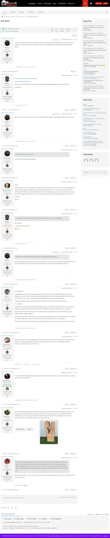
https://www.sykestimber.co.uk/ (55, 187)
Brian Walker (87, 66)
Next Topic (72, 497)
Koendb (8, 109)
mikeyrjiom (8, 380)
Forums (4, 12)
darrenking (8, 190)
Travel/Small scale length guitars (92, 108)
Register (98, 3)
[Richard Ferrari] (86, 160)
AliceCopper (87, 83)
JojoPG (86, 74)
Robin (3, 71)
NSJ (85, 37)
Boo (11, 31)
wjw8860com (19, 522)
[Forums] (2, 16)
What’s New (13, 12)
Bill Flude (7, 344)
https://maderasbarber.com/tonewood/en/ (26, 78)
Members (22, 12)
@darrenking (18, 223)
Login (105, 3)
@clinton (17, 475)
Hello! (85, 69)
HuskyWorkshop (88, 138)
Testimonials (62, 3)
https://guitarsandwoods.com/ (23, 81)
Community (32, 3)
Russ (8, 83)
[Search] (85, 3)
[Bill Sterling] (91, 160)
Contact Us (71, 3)
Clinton (8, 416)
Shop (54, 3)
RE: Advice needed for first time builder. (93, 25)
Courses (39, 3)
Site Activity (41, 12)
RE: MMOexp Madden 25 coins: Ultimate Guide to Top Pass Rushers (94, 77)
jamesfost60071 (88, 129)
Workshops (47, 3)
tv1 (5, 71)
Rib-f (86, 30)
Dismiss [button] (105, 536)
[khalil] (96, 160)
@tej (29, 84)
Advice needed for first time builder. (92, 124)
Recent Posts (31, 12)
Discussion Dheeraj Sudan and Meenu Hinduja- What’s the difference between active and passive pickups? (94, 142)
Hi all (85, 128)
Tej (8, 47)
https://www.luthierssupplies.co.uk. (62, 375)
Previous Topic (64, 497)
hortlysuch (87, 90)
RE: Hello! (86, 63)
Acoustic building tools (89, 132)
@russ (16, 117)
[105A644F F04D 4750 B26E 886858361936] (49, 443)
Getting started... (88, 137)
